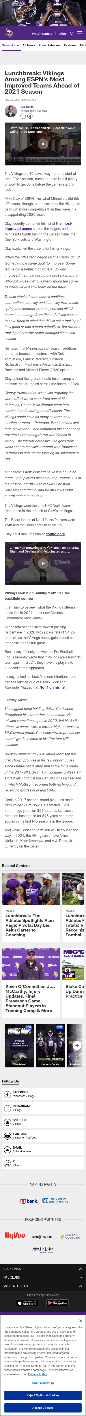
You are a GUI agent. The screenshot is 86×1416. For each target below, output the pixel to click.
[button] (43, 144)
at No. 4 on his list (50, 687)
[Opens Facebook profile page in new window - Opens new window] (23, 116)
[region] (43, 1365)
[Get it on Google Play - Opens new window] (57, 1305)
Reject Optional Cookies (43, 1395)
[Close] (81, 1321)
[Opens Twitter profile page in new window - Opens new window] (30, 116)
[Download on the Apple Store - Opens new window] (27, 1303)
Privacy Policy (37, 1374)
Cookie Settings (43, 1382)
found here (55, 534)
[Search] (72, 33)
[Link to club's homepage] (9, 31)
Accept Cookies (43, 1407)
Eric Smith (27, 106)
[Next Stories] (77, 1045)
